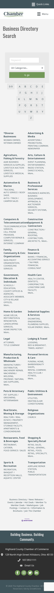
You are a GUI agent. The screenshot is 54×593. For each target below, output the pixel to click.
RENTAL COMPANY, (37, 370)
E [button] (42, 86)
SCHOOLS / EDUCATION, (10, 287)
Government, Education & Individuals (11, 278)
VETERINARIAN (11, 400)
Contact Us (24, 508)
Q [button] (25, 105)
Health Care (35, 275)
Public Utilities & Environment (37, 392)
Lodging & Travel (37, 338)
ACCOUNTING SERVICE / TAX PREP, (39, 261)
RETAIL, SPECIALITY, (37, 453)
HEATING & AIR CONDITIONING (35, 402)
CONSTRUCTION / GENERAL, (36, 231)
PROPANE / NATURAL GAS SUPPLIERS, (14, 380)
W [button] (31, 111)
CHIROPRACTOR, (36, 284)
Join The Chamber (32, 510)
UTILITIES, (33, 398)
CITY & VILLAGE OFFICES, (11, 301)
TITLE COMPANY (12, 345)
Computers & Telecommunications (16, 221)
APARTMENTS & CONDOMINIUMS (12, 430)
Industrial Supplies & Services (39, 313)
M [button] (30, 99)
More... (31, 173)
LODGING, (33, 342)
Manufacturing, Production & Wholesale (13, 358)
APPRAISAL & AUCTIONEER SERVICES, (34, 204)
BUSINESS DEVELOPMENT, (35, 197)
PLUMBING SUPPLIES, (38, 324)
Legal (7, 338)
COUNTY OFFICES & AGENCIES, (13, 292)
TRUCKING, (9, 189)
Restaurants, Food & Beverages (14, 439)
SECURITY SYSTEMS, (37, 210)
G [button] (25, 92)
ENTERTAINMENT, (36, 164)
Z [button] (31, 117)
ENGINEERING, (35, 321)
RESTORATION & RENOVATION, (12, 319)
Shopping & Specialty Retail (37, 439)
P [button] (19, 105)
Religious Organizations (36, 412)
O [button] (42, 99)
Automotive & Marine (12, 184)
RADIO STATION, (36, 167)
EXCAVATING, (34, 318)
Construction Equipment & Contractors (35, 222)
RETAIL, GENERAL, (36, 447)
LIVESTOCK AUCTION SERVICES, (14, 169)
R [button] (31, 105)
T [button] (42, 105)
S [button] (36, 105)
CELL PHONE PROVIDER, (10, 233)
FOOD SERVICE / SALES (15, 450)
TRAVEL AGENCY (35, 348)
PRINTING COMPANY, (38, 145)
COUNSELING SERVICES (10, 267)
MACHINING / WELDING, (10, 374)
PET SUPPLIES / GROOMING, (11, 396)
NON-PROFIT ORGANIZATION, (12, 261)
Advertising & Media (35, 135)
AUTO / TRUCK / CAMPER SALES (11, 199)
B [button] (25, 86)
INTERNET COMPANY (14, 243)
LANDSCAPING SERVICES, (11, 325)
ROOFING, (33, 235)
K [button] (19, 99)
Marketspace (32, 505)
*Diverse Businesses (10, 135)
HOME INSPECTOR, (13, 329)
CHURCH (32, 417)
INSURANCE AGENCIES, (39, 193)
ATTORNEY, (9, 342)
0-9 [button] (11, 86)
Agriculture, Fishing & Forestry (14, 156)
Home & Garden (13, 311)
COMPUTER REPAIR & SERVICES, (14, 239)
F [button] (20, 92)
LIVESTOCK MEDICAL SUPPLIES (14, 175)
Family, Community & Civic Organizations (14, 253)
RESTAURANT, (10, 444)
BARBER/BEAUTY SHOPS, (36, 366)
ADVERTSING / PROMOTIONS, (35, 141)
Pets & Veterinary (14, 391)
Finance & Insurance (33, 251)
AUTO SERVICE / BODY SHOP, (14, 194)
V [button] (25, 111)
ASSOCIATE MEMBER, (14, 296)
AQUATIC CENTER (12, 478)
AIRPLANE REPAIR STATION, (36, 467)
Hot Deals (29, 502)
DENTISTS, (33, 281)
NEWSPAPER (34, 148)
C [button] (31, 86)
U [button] (19, 111)
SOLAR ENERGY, (35, 327)
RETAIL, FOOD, (35, 450)
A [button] (19, 86)
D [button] (37, 86)
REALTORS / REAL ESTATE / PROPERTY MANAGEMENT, (13, 420)
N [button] (37, 99)
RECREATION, (10, 469)
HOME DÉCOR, (11, 315)
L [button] (24, 99)
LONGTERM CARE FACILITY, (36, 288)
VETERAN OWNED (12, 143)
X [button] (37, 111)
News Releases (36, 499)
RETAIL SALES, (35, 444)
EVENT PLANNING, (37, 162)
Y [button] (42, 111)
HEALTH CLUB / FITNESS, (35, 374)
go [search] (28, 75)
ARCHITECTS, (34, 241)
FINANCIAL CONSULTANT (34, 266)
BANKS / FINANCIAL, (38, 256)
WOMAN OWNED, (12, 140)
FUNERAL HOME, (36, 361)
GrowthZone (35, 588)
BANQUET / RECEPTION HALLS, (13, 474)
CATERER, (8, 447)
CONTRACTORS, (35, 238)
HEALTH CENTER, (36, 278)
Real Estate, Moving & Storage (14, 412)
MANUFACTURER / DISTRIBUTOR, (12, 366)
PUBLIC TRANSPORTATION (37, 473)
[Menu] (40, 4)
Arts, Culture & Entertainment (36, 156)
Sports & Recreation (10, 464)
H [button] (31, 92)
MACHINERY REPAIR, (13, 370)
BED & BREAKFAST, (37, 345)
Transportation (37, 462)
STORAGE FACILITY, (13, 425)
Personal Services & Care (38, 356)
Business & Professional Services (35, 186)
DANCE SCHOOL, (36, 170)
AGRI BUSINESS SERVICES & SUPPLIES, (14, 163)
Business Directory (18, 499)
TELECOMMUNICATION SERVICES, (15, 228)
